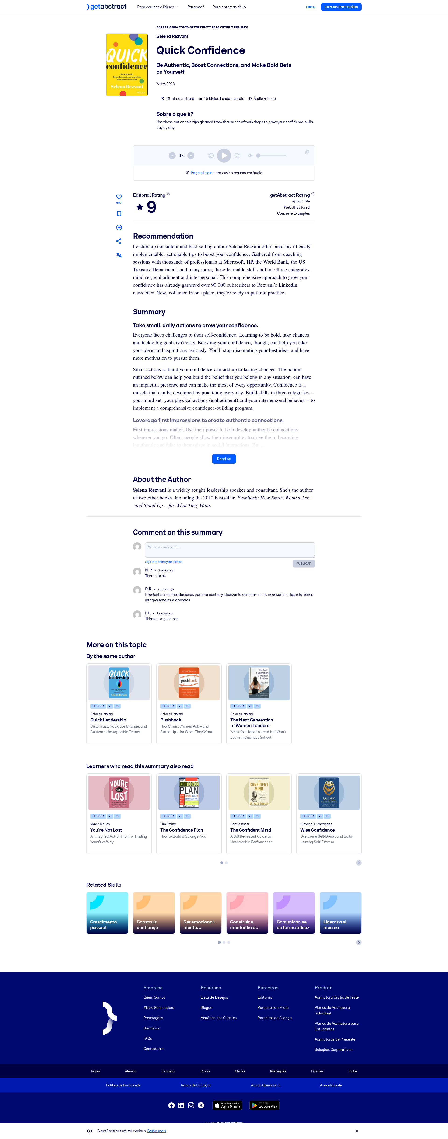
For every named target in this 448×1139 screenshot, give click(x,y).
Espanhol (168, 1071)
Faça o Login (201, 173)
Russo (205, 1071)
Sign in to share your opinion (163, 562)
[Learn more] (168, 193)
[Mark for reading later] (119, 214)
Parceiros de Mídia (273, 1007)
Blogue (206, 1007)
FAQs (148, 1038)
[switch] (224, 156)
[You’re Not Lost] (119, 793)
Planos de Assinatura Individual (332, 1010)
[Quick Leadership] (119, 682)
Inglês (95, 1071)
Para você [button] (196, 7)
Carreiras (151, 1028)
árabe (353, 1071)
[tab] (221, 862)
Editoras (265, 997)
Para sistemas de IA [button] (229, 7)
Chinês (240, 1071)
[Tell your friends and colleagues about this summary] (119, 241)
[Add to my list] (119, 227)
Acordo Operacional (265, 1085)
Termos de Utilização (195, 1085)
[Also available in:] (119, 255)
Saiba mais (156, 1131)
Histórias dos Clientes (219, 1018)
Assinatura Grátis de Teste (337, 997)
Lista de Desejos (214, 997)
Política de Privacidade (123, 1085)
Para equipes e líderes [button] (155, 7)
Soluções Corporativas (333, 1049)
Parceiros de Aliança (275, 1018)
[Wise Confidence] (329, 793)
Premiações (153, 1018)
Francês (317, 1071)
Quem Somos (154, 997)
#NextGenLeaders (159, 1007)
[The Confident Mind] (259, 793)
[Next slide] (359, 863)
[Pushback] (189, 682)
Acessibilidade (331, 1085)
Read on (224, 459)
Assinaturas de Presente (335, 1039)
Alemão (130, 1071)
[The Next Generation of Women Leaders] (259, 682)
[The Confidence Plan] (189, 793)
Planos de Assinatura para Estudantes (337, 1026)
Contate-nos (154, 1048)
